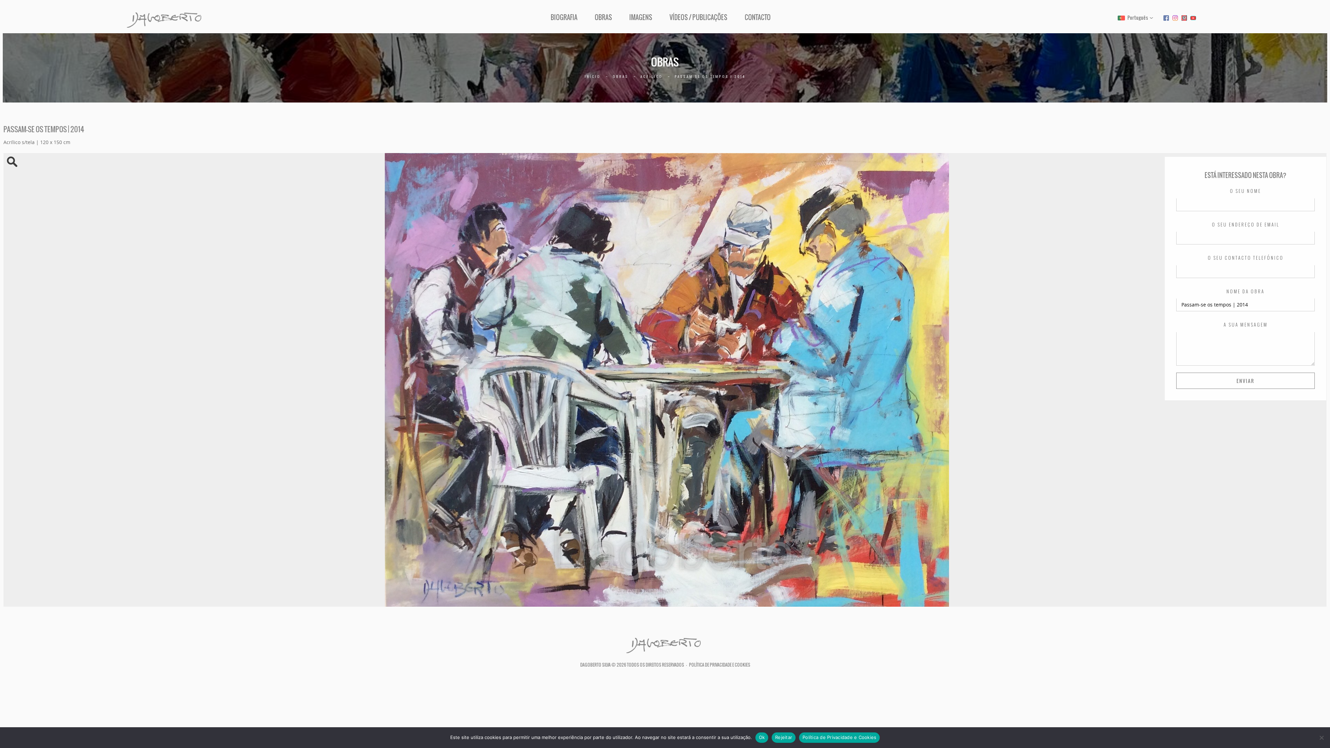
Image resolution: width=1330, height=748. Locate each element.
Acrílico (651, 76)
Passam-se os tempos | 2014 (710, 76)
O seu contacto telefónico (1246, 258)
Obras (603, 17)
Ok (762, 737)
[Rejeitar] (1321, 737)
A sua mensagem (1246, 325)
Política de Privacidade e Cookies (719, 665)
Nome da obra (1245, 291)
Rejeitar (783, 737)
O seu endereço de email (1245, 225)
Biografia (564, 17)
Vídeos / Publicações (698, 17)
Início (593, 76)
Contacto (758, 17)
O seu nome (1245, 191)
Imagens (640, 17)
